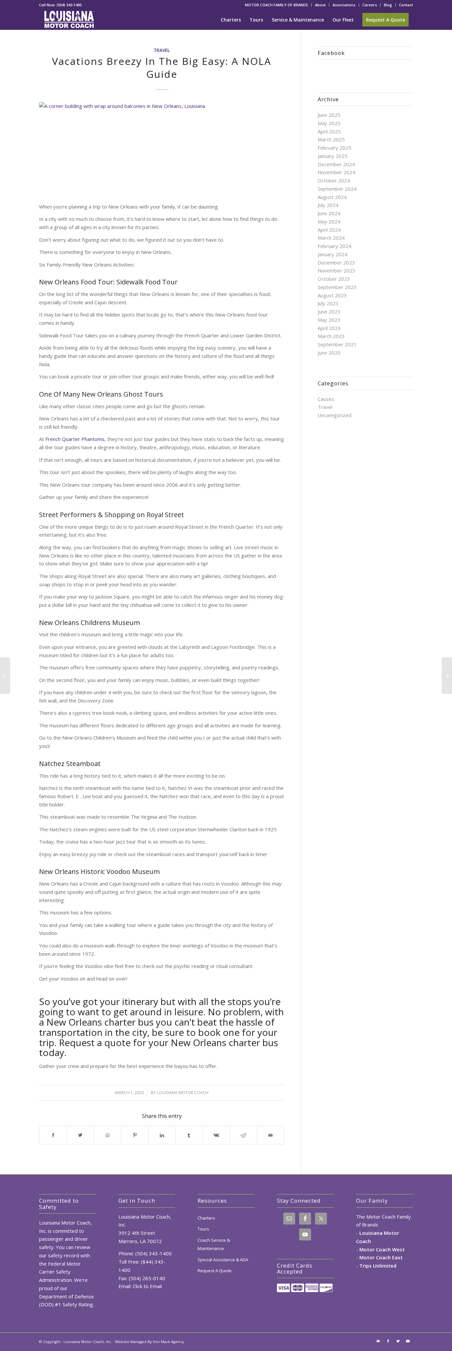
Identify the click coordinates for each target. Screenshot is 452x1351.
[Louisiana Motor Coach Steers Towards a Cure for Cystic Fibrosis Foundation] (5, 675)
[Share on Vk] (216, 1135)
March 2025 (331, 139)
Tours (203, 1229)
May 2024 (329, 221)
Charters (206, 1218)
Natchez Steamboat (70, 763)
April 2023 (329, 328)
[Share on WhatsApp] (107, 1135)
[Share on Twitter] (80, 1135)
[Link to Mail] (378, 1341)
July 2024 (328, 205)
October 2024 (334, 180)
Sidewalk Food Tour (147, 281)
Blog (388, 4)
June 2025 (329, 115)
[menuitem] (277, 5)
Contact (406, 4)
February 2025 (334, 147)
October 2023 (334, 278)
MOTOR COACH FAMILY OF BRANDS (276, 4)
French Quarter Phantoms (75, 439)
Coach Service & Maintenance (214, 1244)
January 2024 (332, 254)
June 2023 (329, 311)
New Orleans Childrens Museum (89, 622)
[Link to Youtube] (408, 1341)
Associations (344, 4)
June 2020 (329, 352)
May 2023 (329, 319)
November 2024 (336, 172)
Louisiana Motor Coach (182, 1092)
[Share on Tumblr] (189, 1135)
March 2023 (331, 336)
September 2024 (337, 188)
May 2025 (329, 123)
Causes (326, 399)
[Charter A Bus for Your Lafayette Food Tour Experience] (447, 675)
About (320, 4)
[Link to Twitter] (398, 1341)
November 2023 (336, 270)
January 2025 (332, 156)
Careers (369, 4)
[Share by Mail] (270, 1135)
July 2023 (328, 303)
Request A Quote (215, 1271)
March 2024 (331, 237)
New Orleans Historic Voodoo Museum (99, 871)
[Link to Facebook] (388, 1341)
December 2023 (336, 262)
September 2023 (337, 287)
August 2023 (332, 295)
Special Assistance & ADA (223, 1260)
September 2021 (337, 344)
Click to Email (147, 1286)
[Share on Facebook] (53, 1135)
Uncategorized (334, 415)
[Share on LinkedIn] (162, 1135)
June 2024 (329, 213)
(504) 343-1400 (69, 4)
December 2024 (336, 164)
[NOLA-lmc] (161, 148)
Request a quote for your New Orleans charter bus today (158, 1047)
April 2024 (329, 229)
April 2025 (329, 131)
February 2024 (334, 246)
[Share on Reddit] (243, 1135)
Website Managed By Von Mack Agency (149, 1341)
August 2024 (332, 197)
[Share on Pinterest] (134, 1135)
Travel (162, 50)
